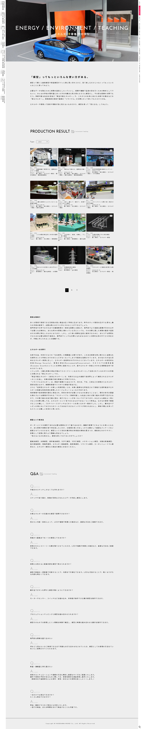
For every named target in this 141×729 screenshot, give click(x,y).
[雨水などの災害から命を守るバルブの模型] (44, 260)
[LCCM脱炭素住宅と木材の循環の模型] (44, 227)
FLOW (139, 18)
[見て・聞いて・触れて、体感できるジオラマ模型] (72, 195)
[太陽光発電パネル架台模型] (100, 227)
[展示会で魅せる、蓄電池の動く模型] (72, 162)
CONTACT (139, 10)
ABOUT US (139, 41)
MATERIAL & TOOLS (139, 64)
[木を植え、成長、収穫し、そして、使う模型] (72, 227)
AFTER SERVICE (139, 29)
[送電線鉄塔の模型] (72, 260)
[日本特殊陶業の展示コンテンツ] (100, 162)
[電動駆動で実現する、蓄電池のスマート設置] (44, 162)
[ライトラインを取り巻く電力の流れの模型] (100, 195)
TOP (139, 3)
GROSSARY (139, 78)
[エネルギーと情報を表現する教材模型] (100, 260)
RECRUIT (139, 50)
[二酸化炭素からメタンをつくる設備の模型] (44, 195)
